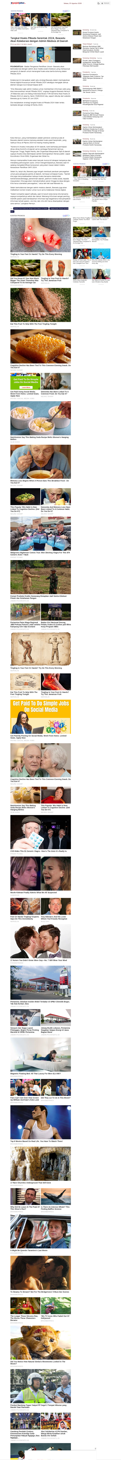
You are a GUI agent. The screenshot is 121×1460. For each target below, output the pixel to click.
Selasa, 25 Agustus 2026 (73, 3)
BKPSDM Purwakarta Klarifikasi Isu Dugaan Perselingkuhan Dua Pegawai (93, 102)
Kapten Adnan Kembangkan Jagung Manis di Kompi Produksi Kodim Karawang (92, 143)
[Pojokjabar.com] (18, 4)
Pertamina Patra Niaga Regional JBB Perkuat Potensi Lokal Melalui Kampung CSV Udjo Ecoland (93, 116)
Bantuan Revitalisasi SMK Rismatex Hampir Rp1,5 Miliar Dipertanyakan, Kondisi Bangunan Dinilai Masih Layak (93, 49)
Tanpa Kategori (87, 44)
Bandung (85, 110)
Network (106, 3)
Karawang (86, 30)
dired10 (30, 44)
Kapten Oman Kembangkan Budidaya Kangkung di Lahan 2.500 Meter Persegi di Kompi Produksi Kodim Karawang (93, 130)
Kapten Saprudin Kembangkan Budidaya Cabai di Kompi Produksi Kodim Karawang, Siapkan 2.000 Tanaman (93, 156)
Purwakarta (86, 72)
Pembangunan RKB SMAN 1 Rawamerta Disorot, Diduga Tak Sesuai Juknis (93, 90)
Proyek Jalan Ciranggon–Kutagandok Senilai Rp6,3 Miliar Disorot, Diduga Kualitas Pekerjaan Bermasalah (93, 63)
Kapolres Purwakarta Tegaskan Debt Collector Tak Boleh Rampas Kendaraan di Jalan (93, 77)
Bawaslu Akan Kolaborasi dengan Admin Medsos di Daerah (31, 208)
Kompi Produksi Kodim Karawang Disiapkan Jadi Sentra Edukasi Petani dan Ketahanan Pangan (92, 35)
